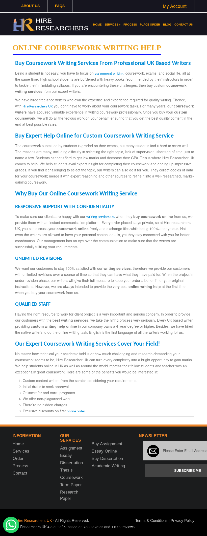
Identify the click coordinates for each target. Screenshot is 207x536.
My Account (175, 6)
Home (97, 24)
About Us (30, 6)
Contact (20, 473)
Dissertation (71, 462)
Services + (112, 24)
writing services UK (100, 217)
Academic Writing (108, 465)
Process (130, 24)
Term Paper (71, 484)
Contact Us (183, 24)
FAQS (60, 6)
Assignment (71, 448)
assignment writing (109, 74)
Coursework (71, 477)
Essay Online (104, 451)
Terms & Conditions (151, 520)
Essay (66, 455)
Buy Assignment (107, 443)
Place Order (150, 24)
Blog (167, 24)
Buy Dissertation (107, 458)
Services (21, 451)
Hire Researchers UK (37, 106)
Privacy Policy (182, 520)
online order (76, 411)
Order (18, 458)
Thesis (66, 470)
